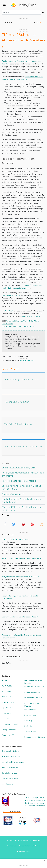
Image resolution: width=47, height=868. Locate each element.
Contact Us (27, 840)
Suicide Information (10, 773)
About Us (18, 840)
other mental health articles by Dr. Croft (19, 326)
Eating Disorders (9, 729)
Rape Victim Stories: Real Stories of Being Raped (22, 558)
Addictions (6, 691)
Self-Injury (28, 726)
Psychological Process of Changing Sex (23, 446)
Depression (6, 713)
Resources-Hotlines (10, 767)
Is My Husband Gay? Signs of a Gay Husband (20, 576)
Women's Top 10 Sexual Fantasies (15, 539)
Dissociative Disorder (10, 724)
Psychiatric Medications (11, 756)
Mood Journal (7, 784)
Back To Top (6, 663)
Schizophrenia (30, 715)
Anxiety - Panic (8, 702)
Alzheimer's (6, 697)
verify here (40, 806)
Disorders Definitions (10, 751)
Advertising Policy (23, 851)
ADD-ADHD (7, 686)
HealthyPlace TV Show (30, 316)
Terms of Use (12, 846)
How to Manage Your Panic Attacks (21, 379)
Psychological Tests (10, 778)
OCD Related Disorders (34, 687)
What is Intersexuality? (13, 494)
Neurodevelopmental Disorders (33, 681)
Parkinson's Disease (32, 692)
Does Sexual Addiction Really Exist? (19, 467)
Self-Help (28, 720)
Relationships (29, 709)
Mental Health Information (13, 762)
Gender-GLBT (8, 735)
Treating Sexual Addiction (16, 401)
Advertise (36, 840)
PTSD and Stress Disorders (31, 704)
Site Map (10, 840)
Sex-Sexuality (30, 731)
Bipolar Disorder (8, 708)
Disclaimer (36, 846)
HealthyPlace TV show (11, 295)
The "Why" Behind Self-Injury (18, 424)
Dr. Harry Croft (7, 311)
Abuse (4, 680)
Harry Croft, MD (27, 360)
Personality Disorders (33, 698)
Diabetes (5, 719)
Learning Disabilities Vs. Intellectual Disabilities (21, 617)
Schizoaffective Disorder (34, 737)
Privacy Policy (24, 846)
